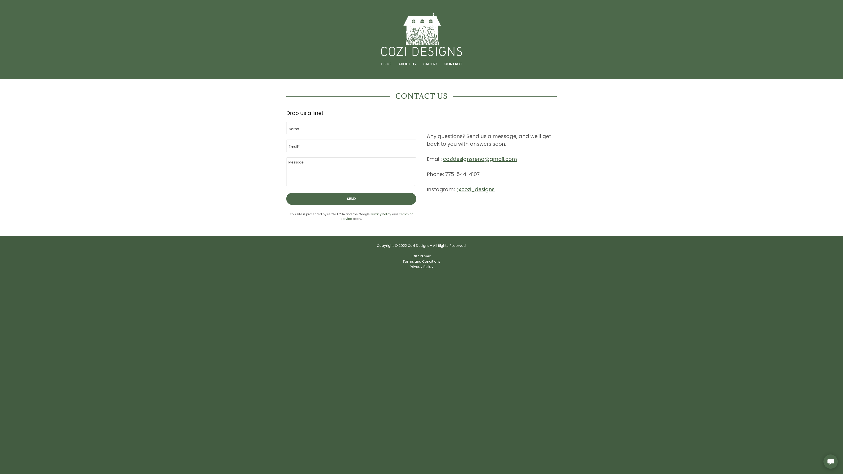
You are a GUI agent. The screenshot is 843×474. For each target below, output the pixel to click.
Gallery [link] (430, 63)
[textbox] (351, 128)
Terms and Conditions (421, 261)
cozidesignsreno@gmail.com (480, 159)
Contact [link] (453, 63)
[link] (421, 34)
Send (351, 198)
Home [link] (386, 63)
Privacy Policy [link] (381, 214)
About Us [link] (407, 63)
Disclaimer (421, 256)
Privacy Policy (421, 266)
